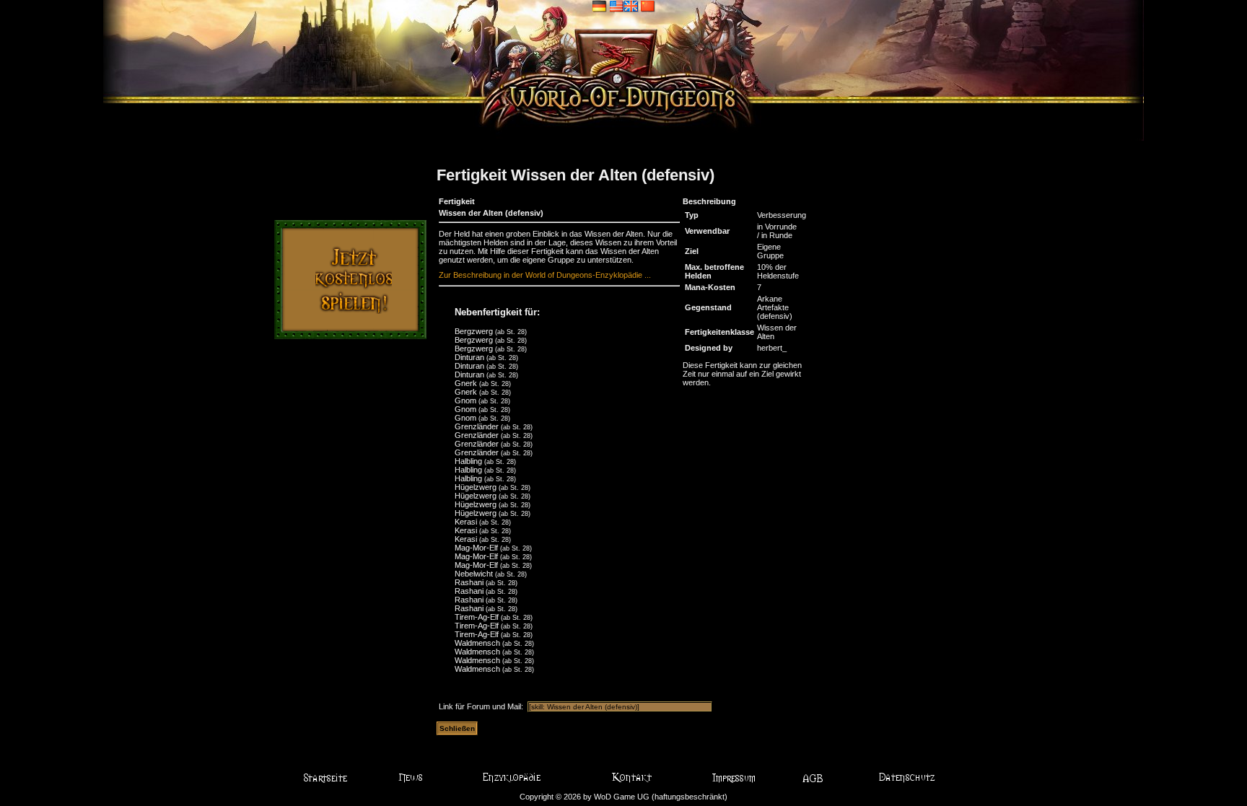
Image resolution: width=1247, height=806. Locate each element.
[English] (624, 5)
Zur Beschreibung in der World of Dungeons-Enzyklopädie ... (545, 275)
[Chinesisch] (648, 5)
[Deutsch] (599, 5)
